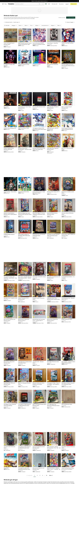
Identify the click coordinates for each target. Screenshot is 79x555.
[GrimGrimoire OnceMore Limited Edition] (68, 184)
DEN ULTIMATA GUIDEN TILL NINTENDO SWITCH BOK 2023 (24, 235)
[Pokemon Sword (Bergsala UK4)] (10, 120)
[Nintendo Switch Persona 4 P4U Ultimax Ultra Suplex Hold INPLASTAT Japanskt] (39, 140)
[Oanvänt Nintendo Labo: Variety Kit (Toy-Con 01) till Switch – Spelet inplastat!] (68, 460)
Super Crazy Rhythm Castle (23, 128)
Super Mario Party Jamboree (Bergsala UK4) (52, 129)
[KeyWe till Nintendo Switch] (68, 311)
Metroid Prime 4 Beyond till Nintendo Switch (9, 362)
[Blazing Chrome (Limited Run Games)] (54, 56)
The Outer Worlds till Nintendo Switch (67, 214)
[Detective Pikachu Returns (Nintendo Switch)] (54, 205)
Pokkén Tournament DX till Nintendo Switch (23, 299)
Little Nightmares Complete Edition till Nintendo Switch (25, 362)
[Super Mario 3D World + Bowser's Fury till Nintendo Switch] (68, 375)
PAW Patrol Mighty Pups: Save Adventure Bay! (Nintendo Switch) (25, 214)
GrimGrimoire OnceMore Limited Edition (68, 192)
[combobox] (28, 4)
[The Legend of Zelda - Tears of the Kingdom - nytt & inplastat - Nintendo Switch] (54, 375)
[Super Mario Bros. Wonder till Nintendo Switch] (54, 99)
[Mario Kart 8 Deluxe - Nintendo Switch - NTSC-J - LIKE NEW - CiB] (54, 460)
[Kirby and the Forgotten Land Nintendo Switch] (10, 311)
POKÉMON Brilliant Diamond (9, 234)
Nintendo (5, 481)
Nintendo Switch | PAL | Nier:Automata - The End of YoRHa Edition (25, 149)
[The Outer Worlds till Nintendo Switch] (68, 205)
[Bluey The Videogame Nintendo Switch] (25, 375)
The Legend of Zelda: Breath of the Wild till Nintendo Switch (24, 405)
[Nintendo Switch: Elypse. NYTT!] (54, 184)
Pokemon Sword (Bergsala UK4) (10, 128)
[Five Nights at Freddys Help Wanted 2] (10, 56)
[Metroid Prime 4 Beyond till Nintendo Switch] (10, 354)
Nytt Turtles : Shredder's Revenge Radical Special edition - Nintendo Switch (25, 277)
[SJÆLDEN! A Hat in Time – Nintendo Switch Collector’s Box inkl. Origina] (54, 290)
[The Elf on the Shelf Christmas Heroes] (68, 35)
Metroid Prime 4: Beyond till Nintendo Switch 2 (23, 320)
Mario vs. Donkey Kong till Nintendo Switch (67, 107)
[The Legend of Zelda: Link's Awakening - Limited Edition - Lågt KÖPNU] (10, 269)
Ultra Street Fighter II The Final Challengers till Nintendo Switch (39, 214)
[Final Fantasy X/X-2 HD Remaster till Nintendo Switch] (39, 226)
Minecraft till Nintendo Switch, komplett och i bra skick (38, 384)
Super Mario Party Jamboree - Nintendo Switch (53, 149)
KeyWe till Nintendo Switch (67, 319)
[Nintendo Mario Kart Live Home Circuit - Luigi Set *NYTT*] (39, 311)
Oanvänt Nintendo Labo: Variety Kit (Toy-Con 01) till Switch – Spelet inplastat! (68, 469)
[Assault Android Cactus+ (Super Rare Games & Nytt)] (39, 184)
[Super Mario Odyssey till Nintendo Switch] (68, 439)
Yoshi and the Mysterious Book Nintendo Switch (39, 447)
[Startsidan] (11, 4)
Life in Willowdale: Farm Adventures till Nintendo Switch (53, 405)
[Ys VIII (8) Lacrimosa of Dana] (25, 56)
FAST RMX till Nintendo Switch (53, 361)
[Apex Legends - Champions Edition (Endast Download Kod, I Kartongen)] (68, 354)
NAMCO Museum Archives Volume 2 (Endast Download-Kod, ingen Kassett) (25, 44)
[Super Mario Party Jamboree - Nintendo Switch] (54, 140)
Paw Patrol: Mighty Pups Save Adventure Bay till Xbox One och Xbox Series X (68, 65)
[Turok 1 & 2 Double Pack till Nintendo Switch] (10, 35)
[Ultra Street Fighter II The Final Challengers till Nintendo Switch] (39, 205)
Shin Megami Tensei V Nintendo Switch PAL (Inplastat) (10, 405)
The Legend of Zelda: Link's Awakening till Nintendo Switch (24, 469)
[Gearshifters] (10, 460)
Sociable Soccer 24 (36, 64)
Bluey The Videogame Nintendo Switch (24, 384)
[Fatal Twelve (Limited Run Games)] (39, 269)
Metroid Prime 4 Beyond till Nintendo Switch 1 (52, 320)
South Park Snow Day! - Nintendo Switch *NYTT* (68, 299)
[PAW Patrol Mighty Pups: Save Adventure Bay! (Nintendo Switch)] (25, 205)
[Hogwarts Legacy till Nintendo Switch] (39, 290)
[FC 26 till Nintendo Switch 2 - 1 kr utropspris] (68, 269)
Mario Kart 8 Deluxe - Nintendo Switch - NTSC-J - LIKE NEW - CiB (53, 469)
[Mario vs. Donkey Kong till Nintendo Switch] (68, 99)
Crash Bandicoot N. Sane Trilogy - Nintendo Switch (24, 107)
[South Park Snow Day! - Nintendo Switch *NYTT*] (68, 290)
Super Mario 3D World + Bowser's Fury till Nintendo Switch (68, 384)
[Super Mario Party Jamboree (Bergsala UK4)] (54, 120)
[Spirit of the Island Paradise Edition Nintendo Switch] (39, 396)
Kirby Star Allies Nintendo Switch (39, 106)
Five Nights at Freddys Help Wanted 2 (9, 65)
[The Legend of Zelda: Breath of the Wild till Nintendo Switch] (25, 396)
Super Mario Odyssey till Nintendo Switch (68, 447)
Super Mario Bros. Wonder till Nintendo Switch (52, 107)
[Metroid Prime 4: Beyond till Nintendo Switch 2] (25, 311)
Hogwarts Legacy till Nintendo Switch (38, 299)
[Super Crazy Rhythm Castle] (25, 120)
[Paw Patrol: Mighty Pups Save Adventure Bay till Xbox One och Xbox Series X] (68, 56)
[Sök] (39, 4)
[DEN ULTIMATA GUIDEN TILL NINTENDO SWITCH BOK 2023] (25, 226)
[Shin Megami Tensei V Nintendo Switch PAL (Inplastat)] (10, 396)
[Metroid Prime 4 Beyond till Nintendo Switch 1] (54, 311)
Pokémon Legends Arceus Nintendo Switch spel (9, 149)
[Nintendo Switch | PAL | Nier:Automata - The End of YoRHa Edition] (25, 140)
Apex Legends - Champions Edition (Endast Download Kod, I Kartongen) (68, 362)
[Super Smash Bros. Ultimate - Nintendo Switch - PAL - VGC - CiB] (54, 439)
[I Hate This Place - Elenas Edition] (10, 184)
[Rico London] (10, 99)
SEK (49, 3)
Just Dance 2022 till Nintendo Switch (9, 447)
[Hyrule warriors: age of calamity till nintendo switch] (68, 226)
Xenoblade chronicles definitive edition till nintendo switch (53, 235)
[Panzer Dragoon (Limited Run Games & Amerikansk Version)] (68, 120)
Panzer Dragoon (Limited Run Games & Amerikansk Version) (67, 129)
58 (46, 475)
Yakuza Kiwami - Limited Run (52, 43)
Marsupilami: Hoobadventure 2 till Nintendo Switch (53, 277)
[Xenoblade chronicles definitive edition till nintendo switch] (54, 226)
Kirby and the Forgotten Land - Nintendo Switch (39, 469)
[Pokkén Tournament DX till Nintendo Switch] (25, 290)
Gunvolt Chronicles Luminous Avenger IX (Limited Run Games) (39, 44)
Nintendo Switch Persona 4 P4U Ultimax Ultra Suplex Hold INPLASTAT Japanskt (39, 149)
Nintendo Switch (8, 22)
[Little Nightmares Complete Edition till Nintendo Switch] (25, 354)
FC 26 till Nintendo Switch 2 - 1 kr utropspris (68, 277)
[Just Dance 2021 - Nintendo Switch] (39, 354)
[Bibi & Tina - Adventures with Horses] (68, 140)
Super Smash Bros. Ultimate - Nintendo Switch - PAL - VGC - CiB (53, 447)
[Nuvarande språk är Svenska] (46, 4)
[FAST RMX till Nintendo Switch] (54, 354)
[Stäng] (78, 1)
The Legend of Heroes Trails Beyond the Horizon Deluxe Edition (39, 129)
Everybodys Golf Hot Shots (23, 191)
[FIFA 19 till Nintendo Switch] (68, 396)
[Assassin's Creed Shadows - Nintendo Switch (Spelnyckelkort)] (10, 205)
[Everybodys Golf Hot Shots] (25, 184)
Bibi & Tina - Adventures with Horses (67, 149)
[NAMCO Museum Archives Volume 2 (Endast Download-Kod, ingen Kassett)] (25, 35)
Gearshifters (6, 468)
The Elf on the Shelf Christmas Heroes (67, 44)
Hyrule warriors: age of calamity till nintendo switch (68, 235)
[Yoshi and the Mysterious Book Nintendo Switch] (39, 439)
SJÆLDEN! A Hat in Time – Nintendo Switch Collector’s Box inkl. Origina (53, 299)
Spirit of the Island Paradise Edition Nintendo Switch (39, 405)
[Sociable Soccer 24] (39, 56)
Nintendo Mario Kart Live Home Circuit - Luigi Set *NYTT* (39, 320)
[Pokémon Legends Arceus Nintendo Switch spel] (10, 140)
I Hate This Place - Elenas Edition (10, 191)
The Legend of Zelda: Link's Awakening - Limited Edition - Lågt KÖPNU (10, 277)
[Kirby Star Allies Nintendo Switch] (39, 99)
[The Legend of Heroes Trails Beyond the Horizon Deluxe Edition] (39, 120)
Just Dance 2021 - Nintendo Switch (38, 362)
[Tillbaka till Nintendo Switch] (4, 22)
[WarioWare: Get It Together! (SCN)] (10, 290)
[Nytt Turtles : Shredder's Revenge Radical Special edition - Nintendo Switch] (25, 269)
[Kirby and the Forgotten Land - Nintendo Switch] (39, 460)
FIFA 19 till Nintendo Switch (67, 404)
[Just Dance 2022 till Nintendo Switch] (10, 439)
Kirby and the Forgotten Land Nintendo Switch (9, 320)
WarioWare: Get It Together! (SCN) (10, 298)
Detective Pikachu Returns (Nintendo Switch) (52, 214)
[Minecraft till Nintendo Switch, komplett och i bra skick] (39, 375)
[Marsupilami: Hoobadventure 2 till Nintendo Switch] (54, 269)
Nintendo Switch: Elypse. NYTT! (53, 191)
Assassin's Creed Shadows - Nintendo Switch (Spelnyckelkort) (10, 214)
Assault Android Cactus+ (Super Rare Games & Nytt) (39, 192)
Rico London (6, 106)
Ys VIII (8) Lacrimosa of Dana (23, 64)
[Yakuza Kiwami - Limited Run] (54, 35)
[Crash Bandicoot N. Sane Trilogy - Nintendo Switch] (25, 99)
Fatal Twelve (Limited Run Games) (39, 276)
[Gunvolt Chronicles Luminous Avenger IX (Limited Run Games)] (39, 35)
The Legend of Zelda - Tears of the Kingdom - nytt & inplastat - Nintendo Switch (53, 384)
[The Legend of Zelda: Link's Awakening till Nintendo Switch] (25, 460)
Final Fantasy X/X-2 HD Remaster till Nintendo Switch (39, 235)
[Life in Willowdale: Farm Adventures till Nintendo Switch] (54, 396)
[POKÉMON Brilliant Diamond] (10, 226)
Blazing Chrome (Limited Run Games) (52, 65)
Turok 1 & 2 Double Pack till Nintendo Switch (9, 44)
